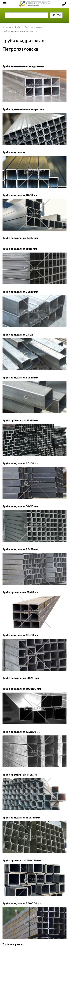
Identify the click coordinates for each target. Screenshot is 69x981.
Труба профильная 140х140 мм (22, 774)
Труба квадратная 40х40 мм (21, 463)
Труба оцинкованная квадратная (23, 109)
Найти (56, 15)
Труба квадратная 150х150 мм (21, 817)
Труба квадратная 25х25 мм (20, 334)
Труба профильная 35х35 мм (20, 420)
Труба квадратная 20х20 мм (20, 291)
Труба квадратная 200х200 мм (22, 903)
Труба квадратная (14, 152)
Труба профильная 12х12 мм (20, 237)
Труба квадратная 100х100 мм (22, 688)
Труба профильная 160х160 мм (22, 860)
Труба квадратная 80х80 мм (21, 634)
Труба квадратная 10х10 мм (20, 194)
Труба (17, 27)
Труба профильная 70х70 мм (21, 592)
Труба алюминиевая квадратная (23, 66)
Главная (7, 27)
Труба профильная (33, 27)
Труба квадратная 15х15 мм (20, 248)
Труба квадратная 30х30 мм (20, 377)
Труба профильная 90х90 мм (21, 677)
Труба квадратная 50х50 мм (20, 506)
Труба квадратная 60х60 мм (20, 549)
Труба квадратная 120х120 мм (22, 731)
